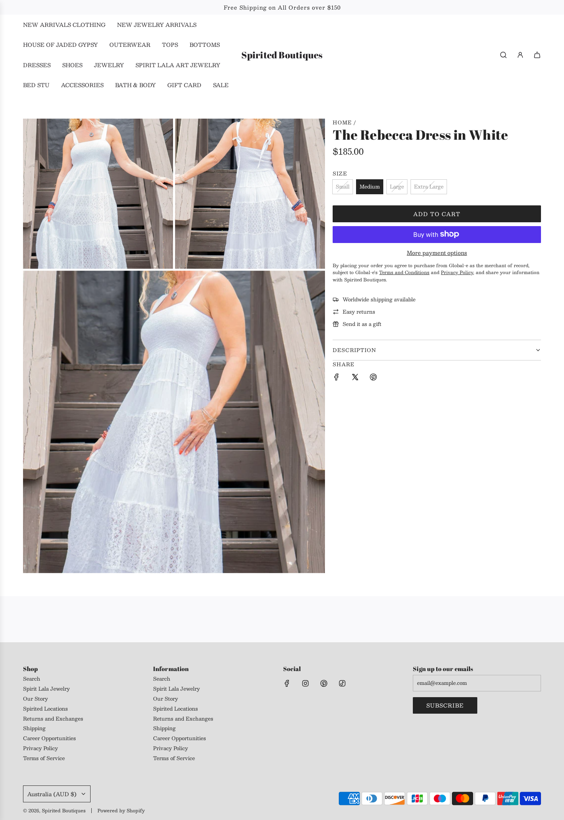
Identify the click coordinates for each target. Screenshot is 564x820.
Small (343, 186)
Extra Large (429, 186)
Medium (370, 186)
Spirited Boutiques (281, 55)
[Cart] (537, 54)
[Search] (503, 54)
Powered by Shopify (121, 810)
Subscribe (445, 705)
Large (397, 186)
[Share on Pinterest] (373, 378)
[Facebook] (287, 683)
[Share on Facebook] (336, 378)
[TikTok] (342, 683)
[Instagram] (305, 683)
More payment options (437, 252)
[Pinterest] (323, 683)
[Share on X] (354, 378)
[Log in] (520, 54)
